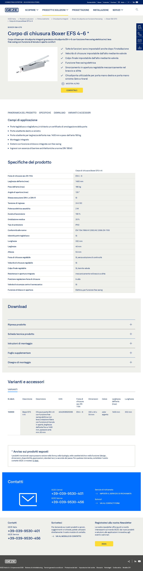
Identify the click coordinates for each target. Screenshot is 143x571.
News (99, 2)
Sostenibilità (91, 2)
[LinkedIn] (134, 2)
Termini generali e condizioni (53, 567)
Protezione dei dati (71, 567)
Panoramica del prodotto (22, 112)
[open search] (137, 10)
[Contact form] (139, 41)
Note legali (107, 567)
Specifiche (45, 112)
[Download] (139, 47)
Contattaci (71, 90)
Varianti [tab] (12, 389)
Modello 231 (127, 567)
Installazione (101, 10)
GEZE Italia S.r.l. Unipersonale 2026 (11, 567)
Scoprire (30, 10)
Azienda (106, 2)
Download (59, 112)
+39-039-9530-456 (67, 502)
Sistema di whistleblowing (34, 567)
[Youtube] (137, 2)
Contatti (12, 522)
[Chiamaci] (139, 34)
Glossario (99, 567)
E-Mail (36, 461)
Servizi (116, 10)
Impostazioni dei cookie (87, 567)
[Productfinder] (139, 27)
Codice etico (117, 567)
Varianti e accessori (79, 112)
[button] (122, 2)
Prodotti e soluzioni (53, 10)
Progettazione (80, 10)
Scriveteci (56, 522)
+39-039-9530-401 (67, 493)
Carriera (113, 2)
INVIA (104, 544)
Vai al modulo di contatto (68, 536)
